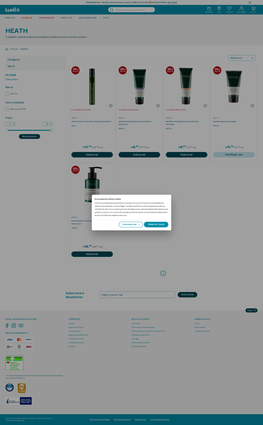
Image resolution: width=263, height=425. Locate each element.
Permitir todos (156, 224)
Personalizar (129, 224)
